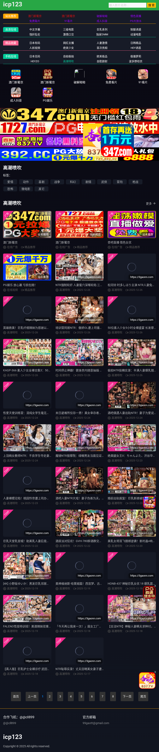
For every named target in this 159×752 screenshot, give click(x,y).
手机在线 (10, 56)
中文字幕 (34, 29)
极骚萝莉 (135, 56)
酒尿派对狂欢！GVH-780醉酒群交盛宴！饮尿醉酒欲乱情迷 (93, 541)
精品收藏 (10, 42)
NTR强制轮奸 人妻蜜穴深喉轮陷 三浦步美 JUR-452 (87, 285)
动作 (26, 182)
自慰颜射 (102, 61)
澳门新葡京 (10, 242)
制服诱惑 (135, 29)
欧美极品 (102, 56)
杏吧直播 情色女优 (119, 242)
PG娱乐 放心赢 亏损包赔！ (20, 285)
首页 (16, 696)
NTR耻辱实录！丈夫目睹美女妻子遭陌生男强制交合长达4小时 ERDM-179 (102, 669)
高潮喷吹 (68, 61)
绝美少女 (68, 47)
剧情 (88, 182)
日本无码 (34, 56)
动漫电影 (135, 34)
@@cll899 (9, 723)
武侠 (104, 182)
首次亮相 (102, 47)
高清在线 (10, 29)
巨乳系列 (102, 29)
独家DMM (102, 34)
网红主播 (68, 42)
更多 (149, 203)
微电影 (26, 189)
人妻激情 (102, 42)
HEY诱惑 (136, 47)
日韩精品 (135, 42)
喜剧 (41, 182)
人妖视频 (34, 47)
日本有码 (34, 42)
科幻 (73, 182)
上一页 (32, 696)
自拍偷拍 (68, 56)
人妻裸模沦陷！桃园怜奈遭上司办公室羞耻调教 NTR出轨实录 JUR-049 (48, 498)
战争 (57, 182)
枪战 (135, 182)
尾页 (143, 696)
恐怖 (10, 189)
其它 (41, 189)
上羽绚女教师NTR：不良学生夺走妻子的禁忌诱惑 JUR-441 (40, 455)
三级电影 (68, 29)
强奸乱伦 (34, 34)
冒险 (120, 182)
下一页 (127, 696)
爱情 (10, 182)
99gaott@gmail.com (96, 723)
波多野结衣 (135, 61)
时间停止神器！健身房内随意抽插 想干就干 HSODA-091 (91, 370)
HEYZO (35, 61)
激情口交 (68, 34)
